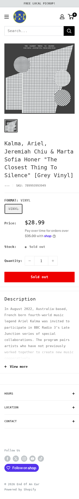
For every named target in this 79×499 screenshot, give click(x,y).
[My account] (62, 16)
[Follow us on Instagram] (24, 459)
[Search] (69, 31)
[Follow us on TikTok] (41, 459)
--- (7, 185)
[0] (71, 16)
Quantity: (13, 261)
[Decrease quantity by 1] (29, 260)
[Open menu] (6, 16)
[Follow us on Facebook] (7, 459)
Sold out (39, 277)
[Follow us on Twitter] (16, 459)
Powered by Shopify (20, 489)
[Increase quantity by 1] (52, 260)
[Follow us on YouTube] (32, 459)
